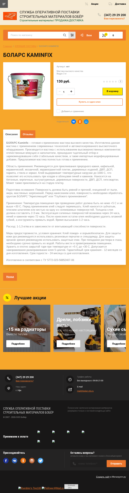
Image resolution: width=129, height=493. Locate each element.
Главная (7, 46)
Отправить (116, 463)
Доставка (120, 3)
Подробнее (18, 343)
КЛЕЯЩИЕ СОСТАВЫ (25, 46)
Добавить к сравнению (72, 111)
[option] (26, 86)
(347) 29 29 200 (115, 15)
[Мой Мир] (86, 121)
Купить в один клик (90, 102)
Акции (94, 3)
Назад (10, 276)
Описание (11, 134)
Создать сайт (103, 477)
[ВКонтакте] (73, 121)
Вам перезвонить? (114, 18)
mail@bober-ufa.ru (85, 391)
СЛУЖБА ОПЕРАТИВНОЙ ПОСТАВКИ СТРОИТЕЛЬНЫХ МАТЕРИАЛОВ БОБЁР (51, 14)
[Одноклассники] (80, 121)
